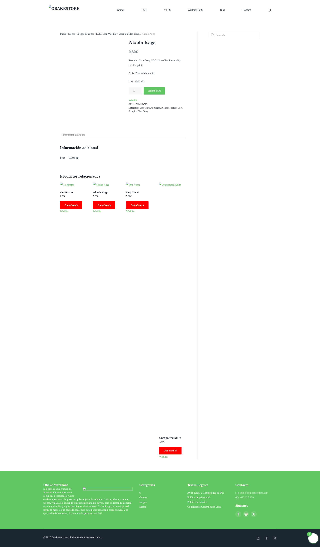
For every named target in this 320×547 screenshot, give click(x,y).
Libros (142, 506)
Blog (222, 10)
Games (120, 10)
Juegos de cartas (85, 34)
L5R (144, 10)
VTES (167, 10)
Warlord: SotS (195, 10)
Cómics (143, 497)
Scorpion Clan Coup (129, 34)
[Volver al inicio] (74, 10)
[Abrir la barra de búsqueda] (269, 10)
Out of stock (71, 205)
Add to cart (154, 90)
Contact (246, 10)
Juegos (71, 34)
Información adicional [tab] (73, 134)
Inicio (63, 34)
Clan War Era (109, 34)
